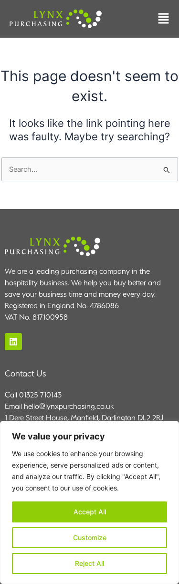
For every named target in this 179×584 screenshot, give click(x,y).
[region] (89, 502)
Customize (89, 537)
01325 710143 (40, 394)
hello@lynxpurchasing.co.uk (69, 406)
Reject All (89, 563)
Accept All (90, 512)
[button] (163, 19)
